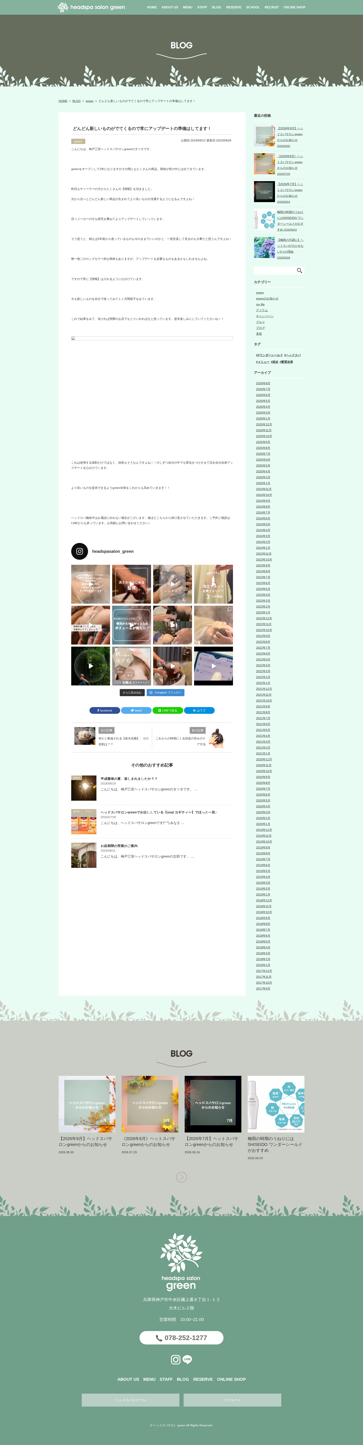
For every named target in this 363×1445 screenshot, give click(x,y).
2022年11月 (264, 624)
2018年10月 (264, 912)
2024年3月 (263, 536)
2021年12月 (264, 688)
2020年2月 (263, 818)
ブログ (89, 811)
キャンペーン (265, 316)
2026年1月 (263, 418)
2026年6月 (263, 395)
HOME (63, 101)
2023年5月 (263, 589)
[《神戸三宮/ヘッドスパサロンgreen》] (90, 584)
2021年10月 (264, 700)
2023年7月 (263, 577)
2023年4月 (263, 594)
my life (260, 304)
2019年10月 (264, 841)
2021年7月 (263, 718)
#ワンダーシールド (270, 355)
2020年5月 (263, 800)
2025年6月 (263, 459)
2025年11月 (264, 430)
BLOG (76, 101)
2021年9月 (263, 706)
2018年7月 (263, 929)
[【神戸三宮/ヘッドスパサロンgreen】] (172, 625)
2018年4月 (263, 947)
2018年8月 (263, 924)
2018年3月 (263, 953)
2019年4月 (263, 877)
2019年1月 (263, 894)
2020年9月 (263, 777)
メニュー (264, 362)
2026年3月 (263, 412)
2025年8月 (263, 448)
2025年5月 (263, 465)
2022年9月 (263, 636)
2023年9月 (263, 565)
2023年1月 (263, 612)
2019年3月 (263, 882)
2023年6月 (263, 583)
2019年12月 (264, 830)
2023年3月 (263, 600)
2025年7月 (263, 453)
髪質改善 (287, 362)
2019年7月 (263, 859)
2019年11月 (264, 835)
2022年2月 (263, 677)
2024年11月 (264, 489)
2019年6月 (263, 865)
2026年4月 (263, 406)
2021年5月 (263, 730)
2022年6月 (263, 653)
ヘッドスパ (293, 355)
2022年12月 (264, 618)
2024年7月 (263, 512)
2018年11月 (264, 906)
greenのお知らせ (267, 298)
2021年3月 (263, 741)
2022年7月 (263, 647)
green (89, 101)
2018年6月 (263, 935)
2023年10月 (264, 559)
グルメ (260, 322)
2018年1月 (263, 965)
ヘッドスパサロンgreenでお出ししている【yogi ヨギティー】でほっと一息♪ (159, 812)
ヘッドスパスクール (131, 1400)
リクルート (232, 1400)
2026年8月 (263, 383)
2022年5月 (263, 659)
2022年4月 (263, 665)
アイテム (262, 310)
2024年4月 (263, 530)
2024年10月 (264, 495)
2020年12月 (264, 759)
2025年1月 (263, 483)
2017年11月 (264, 976)
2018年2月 (263, 959)
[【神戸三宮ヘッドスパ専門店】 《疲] (213, 666)
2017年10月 (264, 982)
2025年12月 (264, 424)
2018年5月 (263, 941)
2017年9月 (263, 988)
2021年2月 (263, 747)
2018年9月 (263, 918)
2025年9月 (263, 442)
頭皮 (275, 362)
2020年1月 (263, 824)
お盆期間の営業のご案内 (119, 846)
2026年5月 (263, 401)
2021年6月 (263, 724)
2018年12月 (264, 900)
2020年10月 (264, 771)
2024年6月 (263, 518)
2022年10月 (264, 630)
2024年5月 (263, 524)
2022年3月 (263, 671)
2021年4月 (263, 736)
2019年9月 (263, 847)
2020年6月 (263, 794)
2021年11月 (264, 694)
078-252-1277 (186, 1338)
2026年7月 (263, 389)
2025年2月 (263, 477)
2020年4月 (263, 806)
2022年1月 (263, 683)
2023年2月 (263, 606)
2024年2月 (263, 542)
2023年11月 (264, 553)
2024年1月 (263, 547)
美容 (259, 333)
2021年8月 (263, 712)
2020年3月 (263, 812)
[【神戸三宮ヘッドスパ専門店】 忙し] (90, 666)
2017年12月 (264, 971)
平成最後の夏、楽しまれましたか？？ (129, 779)
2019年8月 (263, 853)
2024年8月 (263, 506)
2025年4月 (263, 471)
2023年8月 (263, 571)
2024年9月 (263, 500)
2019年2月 (263, 888)
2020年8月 (263, 783)
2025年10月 (264, 436)
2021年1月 (263, 753)
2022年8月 (263, 641)
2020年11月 (264, 765)
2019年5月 (263, 871)
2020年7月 (263, 788)
